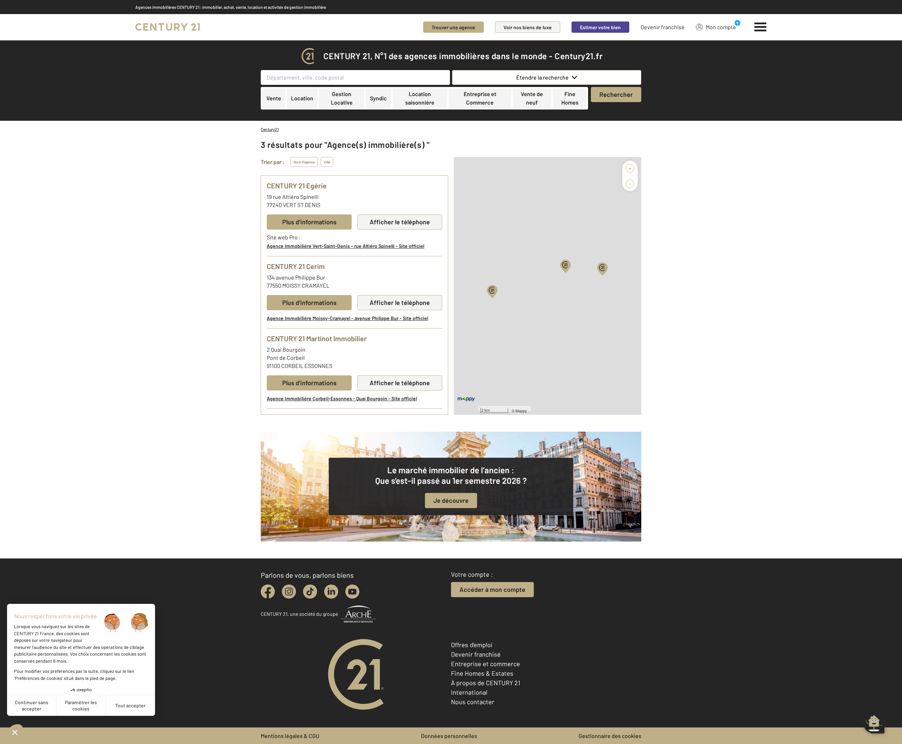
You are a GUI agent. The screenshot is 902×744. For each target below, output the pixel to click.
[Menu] (760, 27)
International (469, 692)
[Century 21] (168, 27)
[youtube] (352, 591)
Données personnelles (449, 735)
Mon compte (721, 27)
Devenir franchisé (663, 27)
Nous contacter (472, 702)
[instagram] (289, 591)
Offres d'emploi (472, 645)
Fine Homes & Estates (482, 673)
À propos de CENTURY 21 (485, 683)
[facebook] (268, 591)
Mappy (521, 410)
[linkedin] (331, 591)
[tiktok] (310, 591)
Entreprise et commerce (485, 664)
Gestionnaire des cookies (610, 735)
